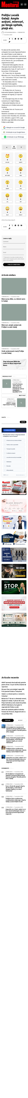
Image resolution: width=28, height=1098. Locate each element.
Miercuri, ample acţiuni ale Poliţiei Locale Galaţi (11, 326)
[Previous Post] (6, 383)
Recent (20, 720)
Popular (7, 720)
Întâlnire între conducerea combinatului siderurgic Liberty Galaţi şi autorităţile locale (16, 750)
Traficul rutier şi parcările (12, 444)
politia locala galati (8, 220)
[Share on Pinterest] (18, 38)
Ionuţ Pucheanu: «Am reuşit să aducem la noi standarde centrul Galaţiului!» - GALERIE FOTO (18, 388)
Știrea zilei (16, 380)
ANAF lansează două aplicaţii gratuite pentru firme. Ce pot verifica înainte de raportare (14, 685)
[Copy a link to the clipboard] (9, 41)
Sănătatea (8, 461)
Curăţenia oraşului (10, 453)
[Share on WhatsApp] (15, 38)
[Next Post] (21, 402)
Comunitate (21, 32)
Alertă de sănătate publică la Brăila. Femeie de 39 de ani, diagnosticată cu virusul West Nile (14, 712)
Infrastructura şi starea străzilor (14, 440)
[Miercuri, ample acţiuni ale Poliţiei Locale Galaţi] (14, 312)
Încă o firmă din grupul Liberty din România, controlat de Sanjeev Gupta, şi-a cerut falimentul (15, 740)
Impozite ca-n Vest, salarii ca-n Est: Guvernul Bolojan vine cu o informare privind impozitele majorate (16, 760)
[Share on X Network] (12, 38)
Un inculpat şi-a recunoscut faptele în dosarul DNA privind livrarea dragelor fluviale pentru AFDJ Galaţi (16, 729)
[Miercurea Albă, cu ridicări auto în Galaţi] (14, 286)
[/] (21, 4)
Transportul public (10, 449)
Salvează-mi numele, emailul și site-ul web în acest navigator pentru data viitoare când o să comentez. (13, 259)
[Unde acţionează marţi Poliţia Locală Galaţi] (14, 338)
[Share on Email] (21, 38)
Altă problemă (9, 470)
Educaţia (8, 466)
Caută (23, 422)
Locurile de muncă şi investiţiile (13, 457)
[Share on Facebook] (9, 38)
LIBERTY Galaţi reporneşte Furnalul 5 (9, 404)
